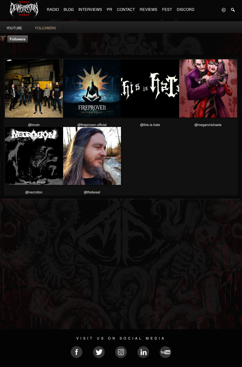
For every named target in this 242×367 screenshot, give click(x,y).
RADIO (53, 9)
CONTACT (126, 9)
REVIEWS (148, 9)
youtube (14, 28)
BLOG (69, 9)
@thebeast (92, 192)
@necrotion (34, 192)
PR (109, 9)
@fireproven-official (92, 124)
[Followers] (4, 51)
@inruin (34, 124)
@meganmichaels (207, 124)
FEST (167, 9)
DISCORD (185, 9)
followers (45, 28)
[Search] (233, 9)
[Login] (223, 9)
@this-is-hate (150, 124)
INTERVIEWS (90, 9)
